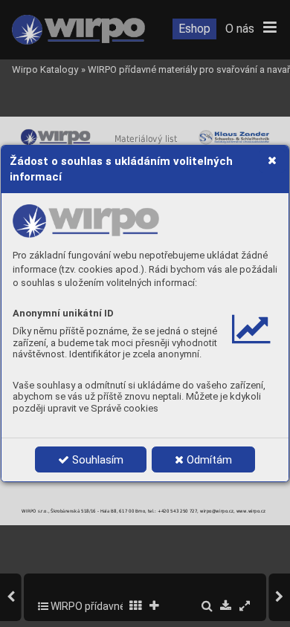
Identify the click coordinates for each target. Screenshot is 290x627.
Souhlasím (96, 460)
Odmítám (208, 460)
